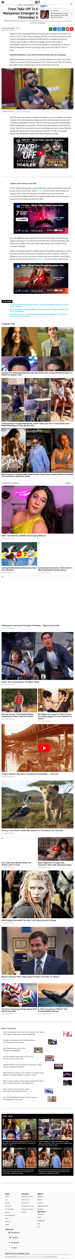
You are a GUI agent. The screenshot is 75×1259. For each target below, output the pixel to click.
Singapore (41, 1220)
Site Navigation (43, 1206)
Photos (7, 1221)
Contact (40, 1209)
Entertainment (10, 1215)
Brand (40, 1200)
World (7, 1203)
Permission (25, 1200)
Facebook (15, 1232)
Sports (7, 1212)
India (7, 1196)
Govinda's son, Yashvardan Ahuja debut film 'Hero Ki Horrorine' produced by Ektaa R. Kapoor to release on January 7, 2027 (19, 1143)
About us (41, 1196)
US (6, 1200)
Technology (9, 1209)
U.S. (39, 1227)
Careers (40, 1203)
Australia (41, 1214)
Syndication (25, 1203)
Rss (15, 1248)
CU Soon (40, 191)
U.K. (39, 1223)
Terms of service (27, 1206)
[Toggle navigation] (2, 2)
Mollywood (41, 259)
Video (7, 1225)
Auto (6, 1218)
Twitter (14, 1238)
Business (8, 1206)
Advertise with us (27, 1196)
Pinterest (14, 1243)
